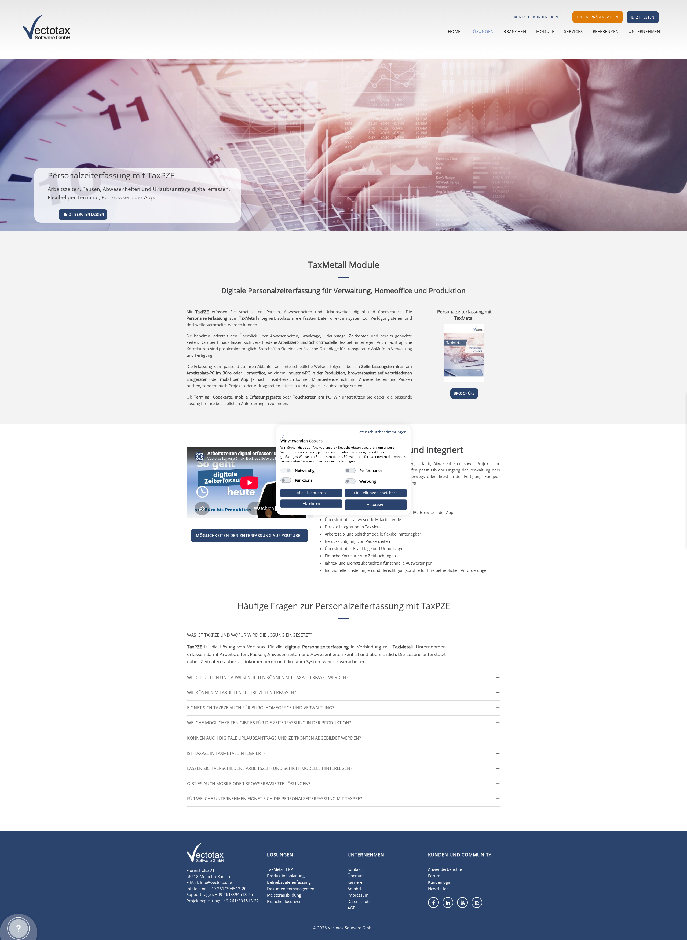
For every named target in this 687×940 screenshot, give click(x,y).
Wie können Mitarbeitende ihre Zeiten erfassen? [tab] (241, 692)
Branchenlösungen (284, 901)
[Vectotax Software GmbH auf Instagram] (477, 902)
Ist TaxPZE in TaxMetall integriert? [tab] (226, 753)
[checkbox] (285, 470)
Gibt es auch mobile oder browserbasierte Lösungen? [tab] (248, 784)
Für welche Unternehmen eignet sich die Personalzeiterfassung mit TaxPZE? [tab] (274, 799)
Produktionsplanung (286, 875)
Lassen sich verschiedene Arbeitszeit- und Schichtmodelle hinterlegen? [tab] (269, 768)
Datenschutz (359, 901)
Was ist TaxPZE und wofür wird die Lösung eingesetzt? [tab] (249, 635)
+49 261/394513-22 (240, 900)
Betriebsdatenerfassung (289, 882)
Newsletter (438, 888)
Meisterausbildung (284, 895)
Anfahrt (354, 888)
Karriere (355, 882)
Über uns (356, 875)
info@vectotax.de (216, 882)
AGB (352, 907)
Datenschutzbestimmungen (382, 431)
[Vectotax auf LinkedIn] (448, 902)
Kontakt (521, 16)
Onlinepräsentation (598, 16)
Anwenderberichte (445, 869)
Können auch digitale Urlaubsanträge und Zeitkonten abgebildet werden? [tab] (274, 738)
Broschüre (464, 393)
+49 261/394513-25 (234, 894)
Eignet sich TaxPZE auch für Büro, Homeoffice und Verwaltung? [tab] (260, 708)
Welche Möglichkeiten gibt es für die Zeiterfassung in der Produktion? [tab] (269, 723)
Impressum (358, 895)
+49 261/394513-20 (228, 888)
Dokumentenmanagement (291, 888)
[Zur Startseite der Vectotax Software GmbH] (205, 856)
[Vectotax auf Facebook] (433, 902)
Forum (434, 875)
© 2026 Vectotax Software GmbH (343, 927)
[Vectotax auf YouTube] (462, 902)
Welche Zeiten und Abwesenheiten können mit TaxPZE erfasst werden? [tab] (267, 677)
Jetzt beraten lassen (84, 214)
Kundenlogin (545, 16)
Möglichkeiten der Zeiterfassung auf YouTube (248, 535)
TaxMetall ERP (280, 869)
